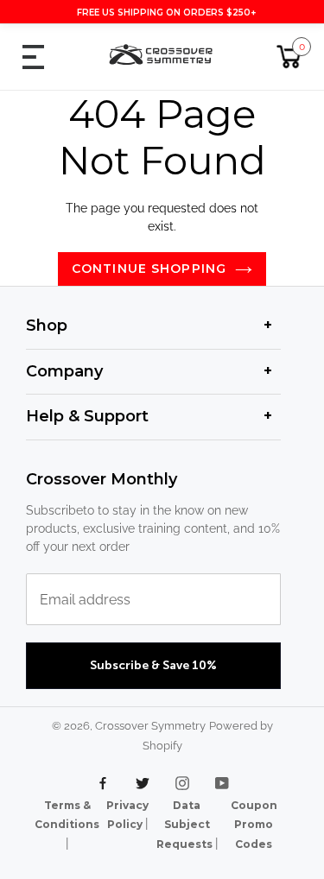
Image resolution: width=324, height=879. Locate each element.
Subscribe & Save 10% (153, 666)
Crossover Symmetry (150, 725)
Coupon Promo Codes (254, 825)
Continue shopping (149, 268)
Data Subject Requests (185, 825)
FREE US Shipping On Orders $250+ (166, 12)
